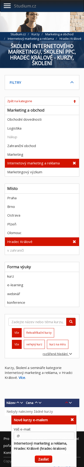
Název (11, 403)
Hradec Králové (19, 241)
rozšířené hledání (56, 354)
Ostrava (13, 215)
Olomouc (14, 232)
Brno (11, 206)
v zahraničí (15, 250)
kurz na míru (57, 344)
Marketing (15, 154)
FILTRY (15, 82)
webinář (13, 293)
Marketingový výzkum (24, 172)
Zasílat (43, 457)
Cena (29, 403)
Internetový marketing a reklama (33, 163)
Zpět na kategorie (19, 101)
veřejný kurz (34, 344)
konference (16, 302)
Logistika (14, 128)
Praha (12, 197)
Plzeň (11, 224)
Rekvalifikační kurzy (39, 333)
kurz (10, 276)
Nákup (12, 136)
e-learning (15, 284)
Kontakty (11, 452)
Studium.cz (25, 6)
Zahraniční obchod (21, 145)
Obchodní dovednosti (24, 119)
